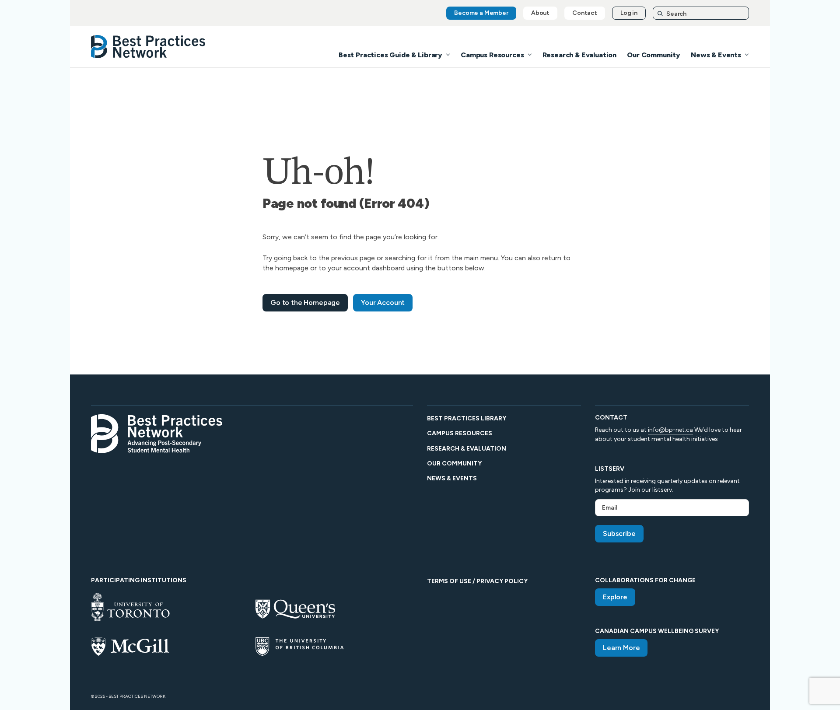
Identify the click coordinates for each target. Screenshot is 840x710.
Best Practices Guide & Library (390, 55)
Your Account (383, 302)
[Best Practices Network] (148, 46)
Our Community (653, 55)
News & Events (716, 55)
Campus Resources (492, 55)
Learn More (621, 648)
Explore (615, 597)
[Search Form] (701, 13)
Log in (628, 13)
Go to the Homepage (305, 302)
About (540, 13)
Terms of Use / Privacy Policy (477, 581)
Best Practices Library (466, 418)
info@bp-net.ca (670, 430)
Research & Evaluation (579, 55)
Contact (584, 13)
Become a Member (481, 13)
